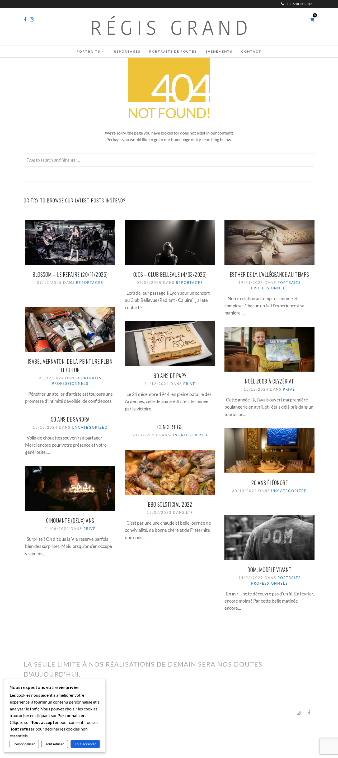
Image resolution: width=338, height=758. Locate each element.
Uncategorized (90, 427)
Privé (189, 384)
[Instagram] (32, 19)
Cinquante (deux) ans (70, 520)
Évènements (218, 51)
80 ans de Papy (170, 376)
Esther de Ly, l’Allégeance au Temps (269, 274)
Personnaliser (24, 744)
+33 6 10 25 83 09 (299, 4)
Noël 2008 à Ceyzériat (269, 381)
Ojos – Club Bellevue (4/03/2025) (170, 274)
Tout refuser (54, 744)
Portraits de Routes (173, 51)
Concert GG (170, 427)
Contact (251, 51)
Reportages (127, 51)
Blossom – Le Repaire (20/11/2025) (70, 274)
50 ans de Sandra (70, 419)
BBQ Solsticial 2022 (170, 504)
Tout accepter (85, 744)
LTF (189, 512)
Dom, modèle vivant (269, 570)
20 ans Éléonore (269, 483)
